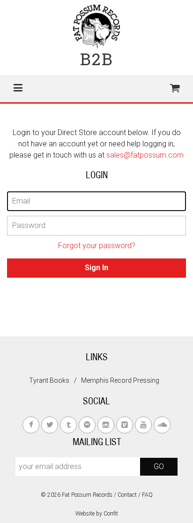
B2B (96, 58)
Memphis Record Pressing (120, 380)
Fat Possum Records (87, 495)
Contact (127, 495)
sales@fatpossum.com (145, 155)
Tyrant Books (49, 380)
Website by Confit (96, 513)
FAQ (147, 495)
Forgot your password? (96, 245)
